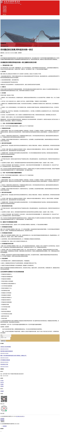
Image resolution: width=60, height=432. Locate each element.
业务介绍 (5, 7)
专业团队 (5, 9)
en (5, 14)
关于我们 (5, 6)
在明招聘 (2, 391)
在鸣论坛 (5, 11)
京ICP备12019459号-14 (20, 416)
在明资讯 (5, 10)
